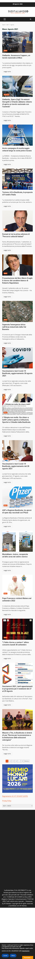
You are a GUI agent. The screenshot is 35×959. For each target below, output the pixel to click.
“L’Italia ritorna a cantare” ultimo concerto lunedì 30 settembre (17, 629)
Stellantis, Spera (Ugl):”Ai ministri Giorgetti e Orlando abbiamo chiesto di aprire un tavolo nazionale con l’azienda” (17, 86)
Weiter (26, 761)
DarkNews (12, 906)
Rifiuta (13, 955)
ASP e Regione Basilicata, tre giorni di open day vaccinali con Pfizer (17, 497)
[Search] (30, 19)
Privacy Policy (6, 801)
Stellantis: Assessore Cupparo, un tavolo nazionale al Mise (17, 42)
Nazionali (6, 94)
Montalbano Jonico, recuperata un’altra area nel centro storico (17, 541)
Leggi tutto (7, 71)
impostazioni (25, 951)
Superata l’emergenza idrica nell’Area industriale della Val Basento (17, 311)
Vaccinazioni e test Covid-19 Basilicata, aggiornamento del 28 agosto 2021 (17, 450)
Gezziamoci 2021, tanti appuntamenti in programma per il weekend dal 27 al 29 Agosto (17, 673)
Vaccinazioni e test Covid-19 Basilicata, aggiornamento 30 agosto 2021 (17, 357)
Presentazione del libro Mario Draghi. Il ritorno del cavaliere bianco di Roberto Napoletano (17, 265)
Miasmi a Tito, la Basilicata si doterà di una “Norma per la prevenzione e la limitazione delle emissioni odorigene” (17, 719)
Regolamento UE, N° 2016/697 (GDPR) (15, 796)
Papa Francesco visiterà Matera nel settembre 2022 (17, 585)
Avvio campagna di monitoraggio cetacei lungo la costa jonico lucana (17, 135)
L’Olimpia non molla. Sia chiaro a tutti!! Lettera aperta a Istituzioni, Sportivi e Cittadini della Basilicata (17, 404)
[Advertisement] (17, 830)
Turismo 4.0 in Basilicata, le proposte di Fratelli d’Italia (17, 179)
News (5, 50)
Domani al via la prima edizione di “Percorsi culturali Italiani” (17, 221)
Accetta (5, 955)
